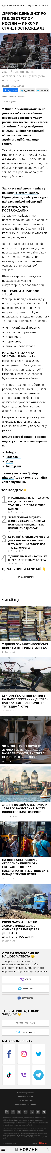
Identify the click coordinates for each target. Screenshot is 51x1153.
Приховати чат (25, 576)
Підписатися (28, 1032)
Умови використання (25, 1093)
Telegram (12, 452)
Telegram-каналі (26, 193)
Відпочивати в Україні (12, 5)
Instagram (13, 466)
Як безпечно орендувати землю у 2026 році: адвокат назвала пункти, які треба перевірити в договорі (24, 751)
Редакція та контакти (25, 1097)
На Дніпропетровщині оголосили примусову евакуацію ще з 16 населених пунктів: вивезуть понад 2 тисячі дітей (25, 867)
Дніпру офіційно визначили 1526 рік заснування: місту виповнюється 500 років (24, 808)
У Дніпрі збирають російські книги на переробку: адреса (25, 646)
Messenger (28, 998)
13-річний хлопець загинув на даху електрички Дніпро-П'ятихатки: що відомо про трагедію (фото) (25, 701)
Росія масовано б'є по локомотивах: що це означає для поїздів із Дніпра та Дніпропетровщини (20, 929)
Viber (9, 461)
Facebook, (13, 457)
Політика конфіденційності (25, 1104)
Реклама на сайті (26, 1101)
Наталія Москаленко (16, 97)
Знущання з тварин (38, 5)
